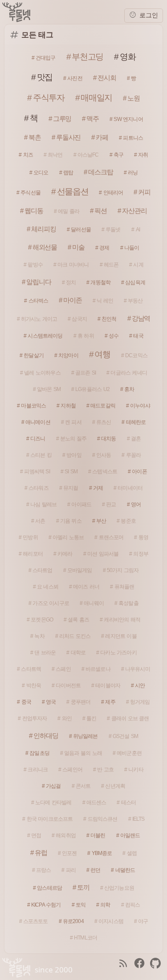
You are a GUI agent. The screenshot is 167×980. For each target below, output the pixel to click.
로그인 (148, 15)
